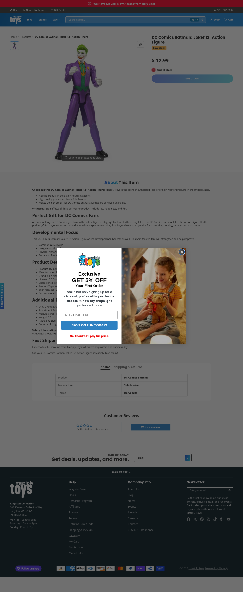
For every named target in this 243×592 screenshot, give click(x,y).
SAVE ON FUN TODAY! (89, 325)
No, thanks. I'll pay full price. (89, 336)
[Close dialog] (182, 252)
